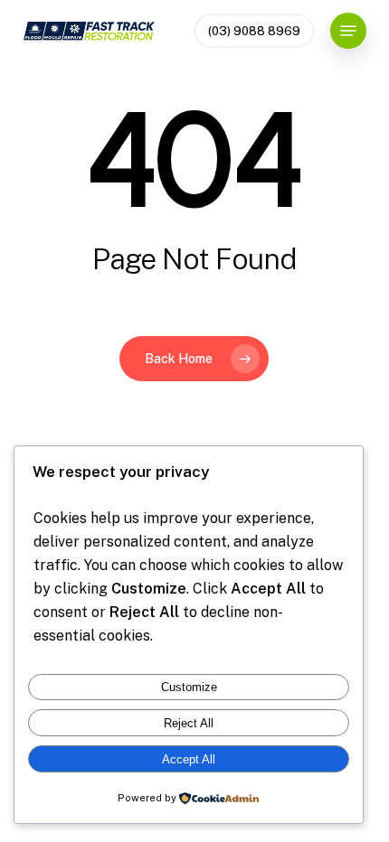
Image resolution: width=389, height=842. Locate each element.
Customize (189, 687)
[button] (348, 31)
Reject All (188, 723)
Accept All (188, 759)
